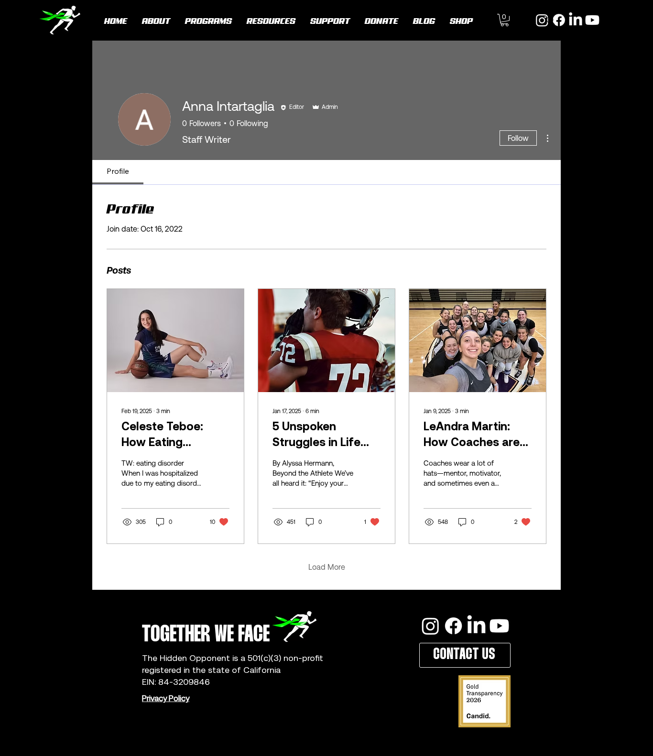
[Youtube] (592, 20)
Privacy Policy (165, 698)
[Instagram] (430, 626)
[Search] (551, 21)
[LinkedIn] (575, 20)
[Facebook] (453, 626)
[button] (504, 20)
